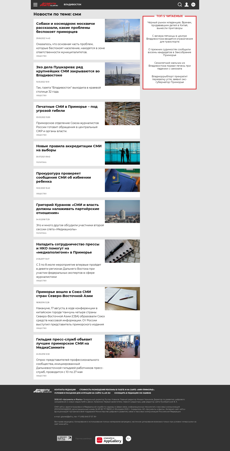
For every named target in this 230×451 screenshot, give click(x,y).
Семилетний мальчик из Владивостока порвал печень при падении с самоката (170, 66)
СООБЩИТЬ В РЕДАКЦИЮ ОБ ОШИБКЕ (132, 393)
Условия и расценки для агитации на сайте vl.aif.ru (82, 393)
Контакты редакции (65, 390)
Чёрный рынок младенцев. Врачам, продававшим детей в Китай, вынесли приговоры (169, 25)
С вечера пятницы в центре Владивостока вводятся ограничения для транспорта (169, 39)
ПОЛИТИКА (41, 162)
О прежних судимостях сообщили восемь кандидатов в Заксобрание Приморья (169, 52)
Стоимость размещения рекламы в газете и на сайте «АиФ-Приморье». (117, 390)
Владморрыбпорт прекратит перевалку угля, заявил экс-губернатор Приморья (170, 79)
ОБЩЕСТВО (41, 56)
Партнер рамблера (83, 439)
